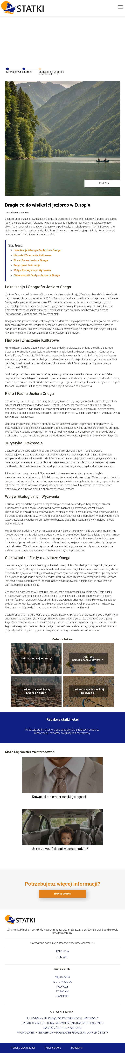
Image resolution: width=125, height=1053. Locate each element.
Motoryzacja (62, 981)
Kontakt (62, 957)
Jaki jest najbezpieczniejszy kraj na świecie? (88, 658)
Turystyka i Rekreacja (27, 265)
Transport (62, 996)
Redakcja (62, 951)
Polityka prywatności (23, 1047)
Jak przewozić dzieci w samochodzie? (60, 849)
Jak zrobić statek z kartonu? (62, 1027)
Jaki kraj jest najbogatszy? (36, 658)
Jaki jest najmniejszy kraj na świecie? (88, 691)
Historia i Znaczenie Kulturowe (32, 255)
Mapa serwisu (53, 1047)
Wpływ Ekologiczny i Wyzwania (32, 270)
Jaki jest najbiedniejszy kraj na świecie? (36, 691)
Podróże (27, 71)
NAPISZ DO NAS (62, 894)
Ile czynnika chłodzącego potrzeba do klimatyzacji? (62, 1018)
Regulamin (77, 1047)
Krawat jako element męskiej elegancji (59, 797)
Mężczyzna (62, 977)
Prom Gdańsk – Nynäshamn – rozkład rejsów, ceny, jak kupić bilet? (62, 1032)
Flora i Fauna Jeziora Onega (31, 260)
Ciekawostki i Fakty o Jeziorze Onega (37, 275)
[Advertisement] (62, 40)
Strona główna (14, 71)
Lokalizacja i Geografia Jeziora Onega (37, 250)
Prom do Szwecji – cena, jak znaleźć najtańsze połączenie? (62, 1023)
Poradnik (62, 991)
